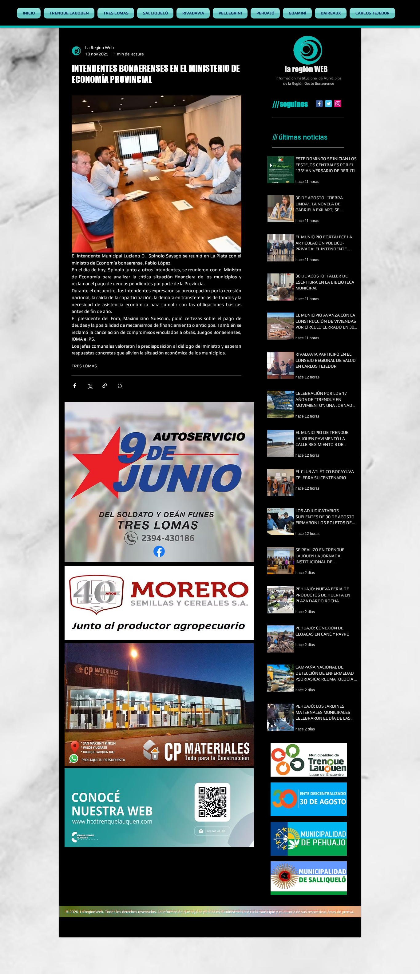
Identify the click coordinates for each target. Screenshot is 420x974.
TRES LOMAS (84, 365)
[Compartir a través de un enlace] (105, 386)
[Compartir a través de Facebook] (74, 386)
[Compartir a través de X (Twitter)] (90, 386)
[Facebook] (319, 103)
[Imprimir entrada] (120, 386)
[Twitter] (328, 103)
